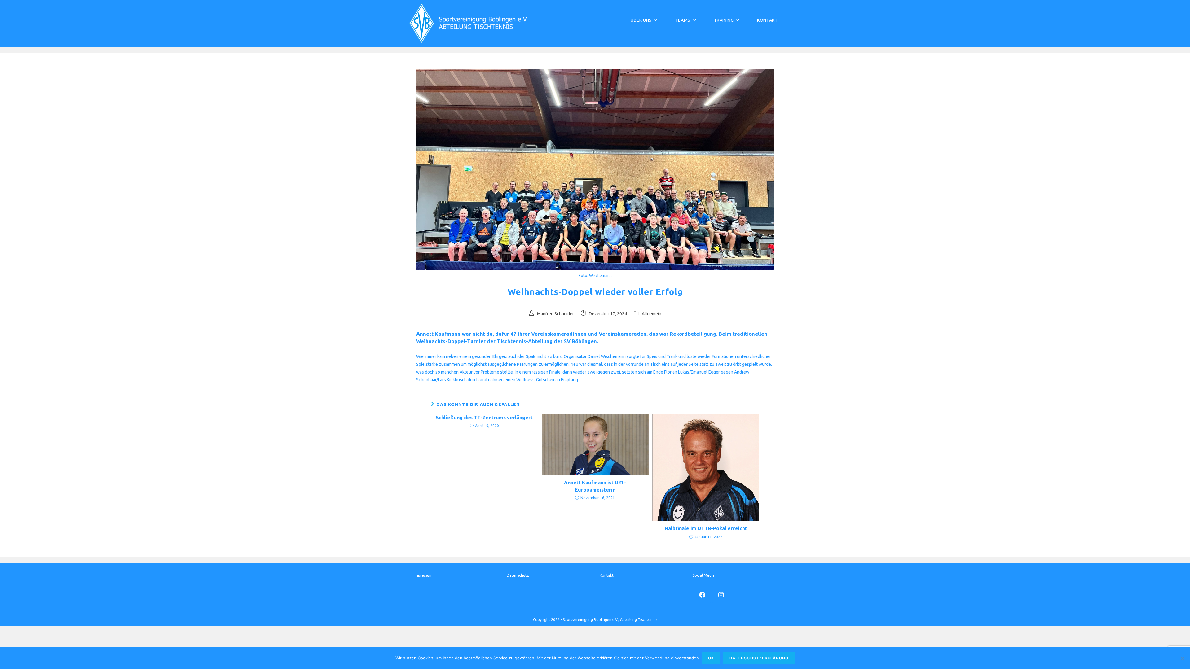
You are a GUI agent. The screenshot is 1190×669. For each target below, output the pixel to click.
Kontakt (607, 575)
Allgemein (651, 313)
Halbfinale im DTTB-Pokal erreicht (706, 528)
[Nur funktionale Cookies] (1182, 658)
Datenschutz (518, 575)
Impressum (423, 575)
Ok (711, 658)
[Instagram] (720, 594)
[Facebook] (702, 594)
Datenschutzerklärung (758, 658)
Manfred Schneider (555, 313)
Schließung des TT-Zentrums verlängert (484, 417)
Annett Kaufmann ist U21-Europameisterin (595, 486)
